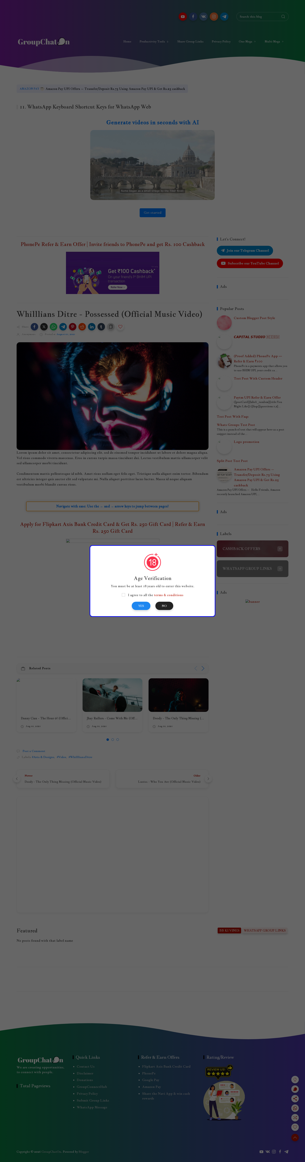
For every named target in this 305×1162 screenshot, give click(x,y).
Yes (141, 606)
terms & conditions (168, 595)
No (164, 606)
